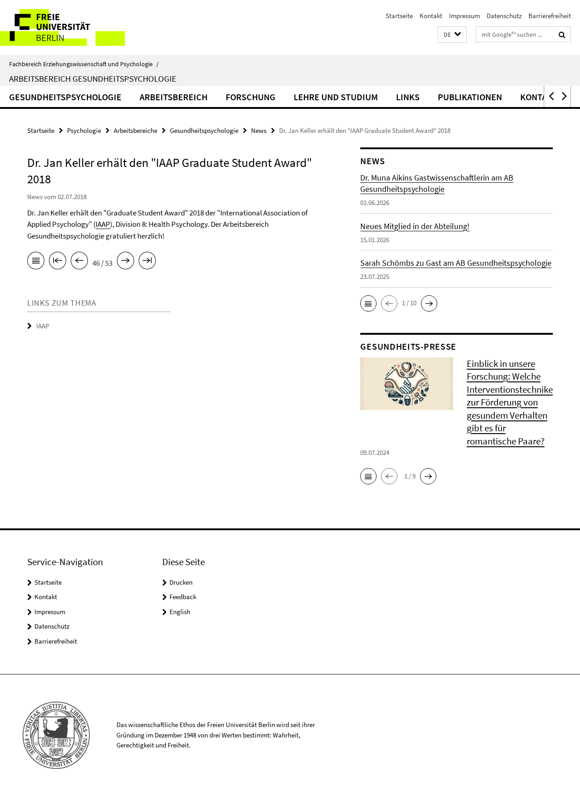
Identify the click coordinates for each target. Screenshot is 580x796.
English (179, 611)
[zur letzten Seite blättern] (147, 262)
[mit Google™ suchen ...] (562, 34)
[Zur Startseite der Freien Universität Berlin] (76, 27)
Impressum (464, 15)
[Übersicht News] (35, 262)
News (258, 130)
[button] (452, 34)
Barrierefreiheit (549, 15)
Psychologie (84, 130)
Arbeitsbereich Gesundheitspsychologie (92, 78)
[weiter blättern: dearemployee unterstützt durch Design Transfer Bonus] (125, 262)
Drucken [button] (181, 582)
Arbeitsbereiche (135, 130)
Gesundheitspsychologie (65, 97)
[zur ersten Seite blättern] (57, 262)
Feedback (182, 596)
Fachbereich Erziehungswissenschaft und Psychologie (84, 64)
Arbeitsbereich (174, 97)
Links (408, 97)
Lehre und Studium (336, 97)
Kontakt (431, 15)
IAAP (103, 224)
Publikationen (470, 97)
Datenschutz (504, 15)
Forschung (251, 97)
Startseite (399, 15)
